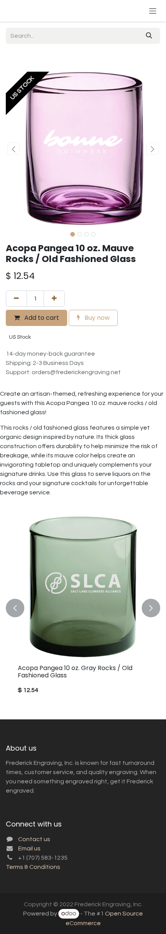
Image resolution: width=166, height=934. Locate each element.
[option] (83, 608)
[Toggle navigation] (152, 10)
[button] (13, 149)
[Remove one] (16, 299)
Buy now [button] (96, 317)
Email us (29, 848)
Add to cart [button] (41, 317)
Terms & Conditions (33, 867)
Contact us (34, 839)
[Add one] (54, 299)
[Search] (149, 36)
